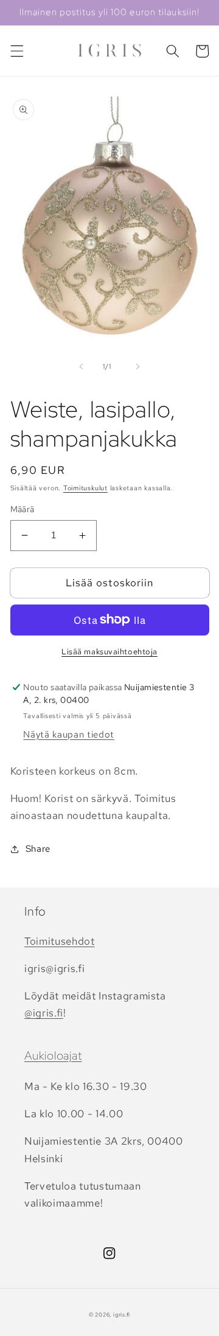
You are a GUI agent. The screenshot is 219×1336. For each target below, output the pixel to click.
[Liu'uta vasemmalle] (81, 366)
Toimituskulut (85, 488)
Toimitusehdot (59, 941)
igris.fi (121, 1314)
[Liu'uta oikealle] (137, 366)
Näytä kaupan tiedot (68, 734)
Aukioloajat (53, 1055)
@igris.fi (43, 1012)
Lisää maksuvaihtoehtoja (109, 651)
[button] (16, 51)
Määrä (22, 509)
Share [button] (38, 848)
